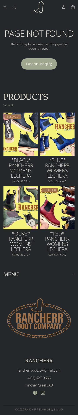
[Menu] (5, 7)
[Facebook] (35, 392)
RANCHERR (31, 409)
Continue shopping (39, 64)
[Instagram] (43, 392)
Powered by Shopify (51, 409)
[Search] (14, 7)
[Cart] (73, 7)
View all (8, 105)
